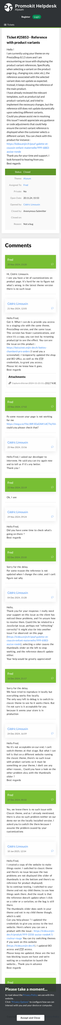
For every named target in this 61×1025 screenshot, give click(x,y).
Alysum (27, 178)
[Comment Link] (52, 264)
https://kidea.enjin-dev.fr (21, 945)
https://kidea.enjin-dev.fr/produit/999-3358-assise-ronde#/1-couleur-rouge (31, 934)
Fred (25, 185)
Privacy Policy (30, 995)
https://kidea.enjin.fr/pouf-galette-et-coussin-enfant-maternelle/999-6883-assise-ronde (28, 147)
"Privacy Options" (20, 1001)
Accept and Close (30, 1017)
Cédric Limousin (31, 204)
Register (25, 16)
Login (37, 16)
